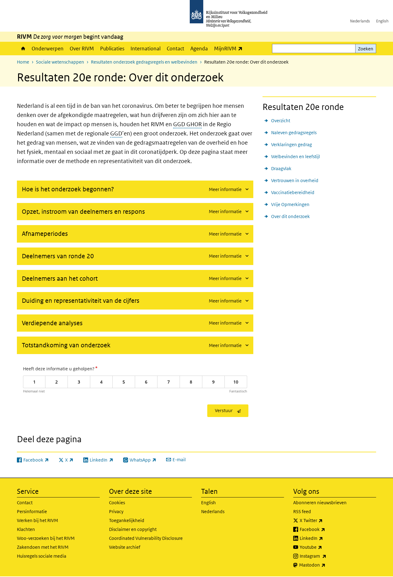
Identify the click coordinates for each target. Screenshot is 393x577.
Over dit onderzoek (290, 216)
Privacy (116, 511)
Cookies (117, 502)
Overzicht (280, 120)
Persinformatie (32, 511)
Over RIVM (82, 48)
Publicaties (112, 48)
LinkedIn (325, 538)
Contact (175, 48)
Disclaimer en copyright (133, 529)
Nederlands (360, 21)
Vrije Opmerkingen (290, 204)
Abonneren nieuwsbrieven (320, 502)
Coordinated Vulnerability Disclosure (146, 538)
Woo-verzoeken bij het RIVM (46, 538)
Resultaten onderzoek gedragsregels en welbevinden (144, 62)
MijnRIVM (230, 48)
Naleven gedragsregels (294, 132)
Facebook (326, 529)
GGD (116, 133)
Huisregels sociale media (41, 556)
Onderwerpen (48, 48)
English (382, 21)
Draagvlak (281, 168)
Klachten (26, 529)
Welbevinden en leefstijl (295, 156)
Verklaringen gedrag (291, 144)
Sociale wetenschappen (60, 62)
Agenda (199, 48)
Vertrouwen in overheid (294, 180)
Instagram (326, 556)
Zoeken (365, 49)
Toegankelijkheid (126, 520)
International (145, 48)
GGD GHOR (187, 124)
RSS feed (302, 511)
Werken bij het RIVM (37, 520)
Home (23, 48)
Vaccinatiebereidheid (292, 192)
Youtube (324, 547)
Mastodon (325, 565)
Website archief (124, 547)
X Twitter (325, 520)
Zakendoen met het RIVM (42, 547)
